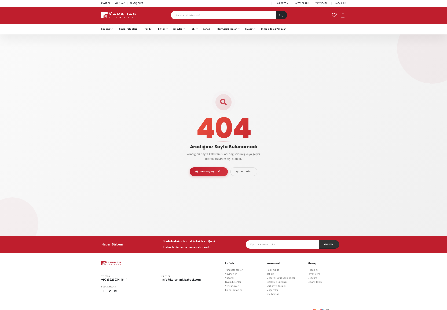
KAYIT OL (106, 3)
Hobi (192, 28)
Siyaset (249, 28)
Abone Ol (329, 244)
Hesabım (312, 269)
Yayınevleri (231, 273)
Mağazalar (272, 289)
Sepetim (312, 277)
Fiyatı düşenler (233, 281)
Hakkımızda (273, 269)
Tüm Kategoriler (234, 269)
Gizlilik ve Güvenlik (277, 281)
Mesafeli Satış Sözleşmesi (281, 277)
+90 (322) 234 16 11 (114, 280)
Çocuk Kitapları (128, 28)
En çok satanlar (233, 289)
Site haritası (273, 293)
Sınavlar (177, 28)
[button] (343, 15)
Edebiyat (106, 28)
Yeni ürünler (232, 285)
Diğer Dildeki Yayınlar (273, 28)
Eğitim (161, 28)
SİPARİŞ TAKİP (137, 3)
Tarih (147, 28)
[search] (281, 15)
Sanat (206, 28)
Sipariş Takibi (315, 281)
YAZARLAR (340, 3)
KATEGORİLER (302, 3)
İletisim (270, 273)
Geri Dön (245, 171)
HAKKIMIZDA (281, 3)
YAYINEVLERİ (322, 3)
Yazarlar (230, 277)
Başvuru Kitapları (227, 28)
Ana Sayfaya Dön (211, 171)
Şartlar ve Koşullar (277, 285)
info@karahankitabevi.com (181, 280)
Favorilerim (314, 273)
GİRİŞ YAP (120, 3)
